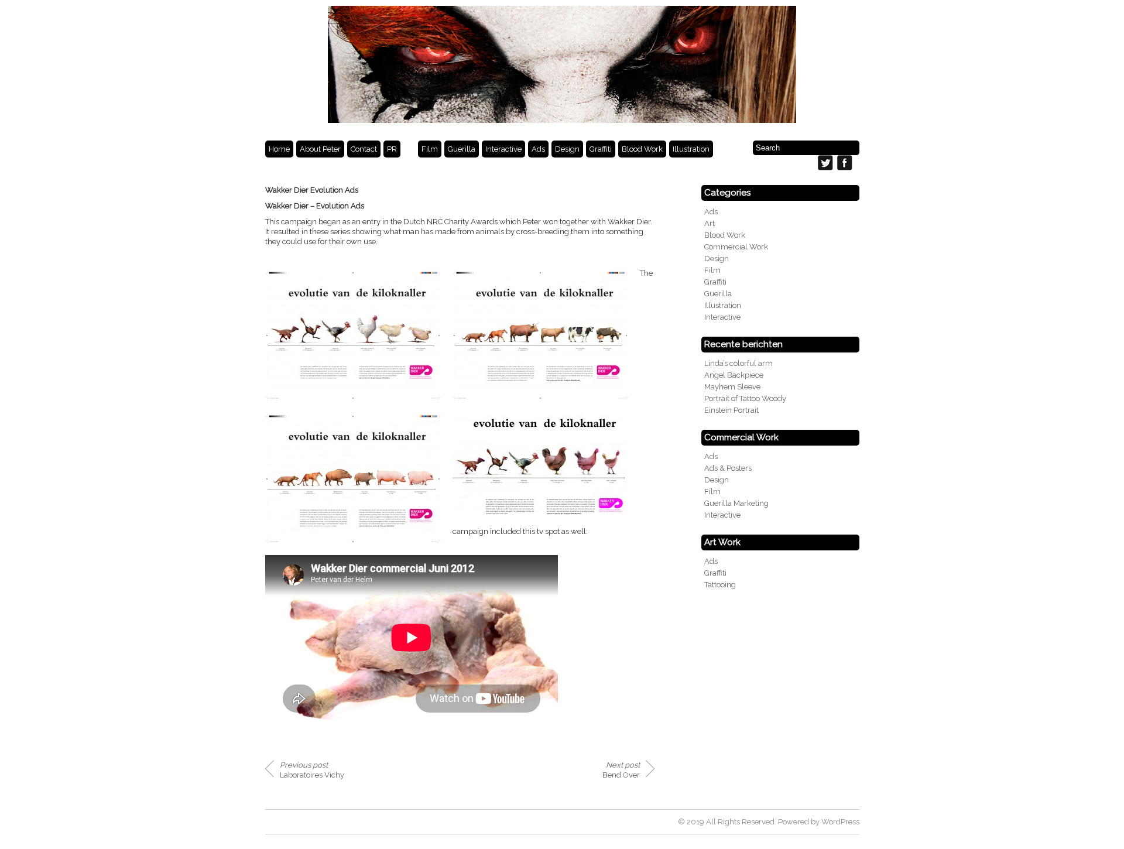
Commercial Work (736, 246)
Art (709, 223)
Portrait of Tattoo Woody (745, 398)
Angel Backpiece (733, 375)
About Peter (320, 149)
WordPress (840, 821)
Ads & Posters (728, 468)
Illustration (691, 149)
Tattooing (720, 584)
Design (567, 149)
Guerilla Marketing (736, 503)
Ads (538, 149)
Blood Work (642, 149)
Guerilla (461, 149)
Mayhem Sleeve (732, 386)
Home (279, 149)
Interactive (503, 149)
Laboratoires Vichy (312, 770)
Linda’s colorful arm (738, 363)
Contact (364, 149)
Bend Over (621, 770)
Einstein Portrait (731, 410)
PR (392, 149)
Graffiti (601, 149)
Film (430, 149)
